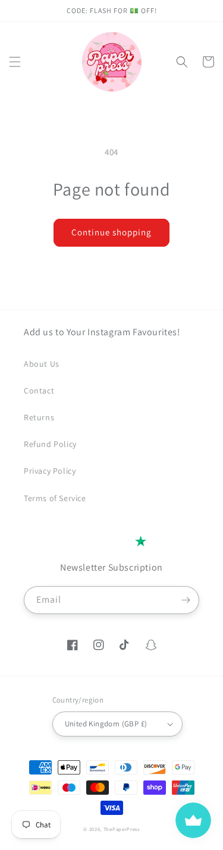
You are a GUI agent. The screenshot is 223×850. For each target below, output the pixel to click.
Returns (39, 417)
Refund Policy (50, 444)
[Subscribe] (185, 600)
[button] (15, 62)
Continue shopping (111, 232)
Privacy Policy (50, 470)
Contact (39, 390)
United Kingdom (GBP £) (106, 724)
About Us (41, 363)
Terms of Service (55, 498)
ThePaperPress (121, 829)
